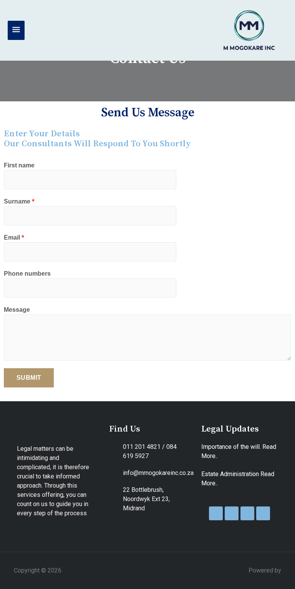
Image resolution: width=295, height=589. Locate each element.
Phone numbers (27, 273)
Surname (19, 201)
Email (14, 237)
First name (19, 165)
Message (17, 309)
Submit (29, 377)
